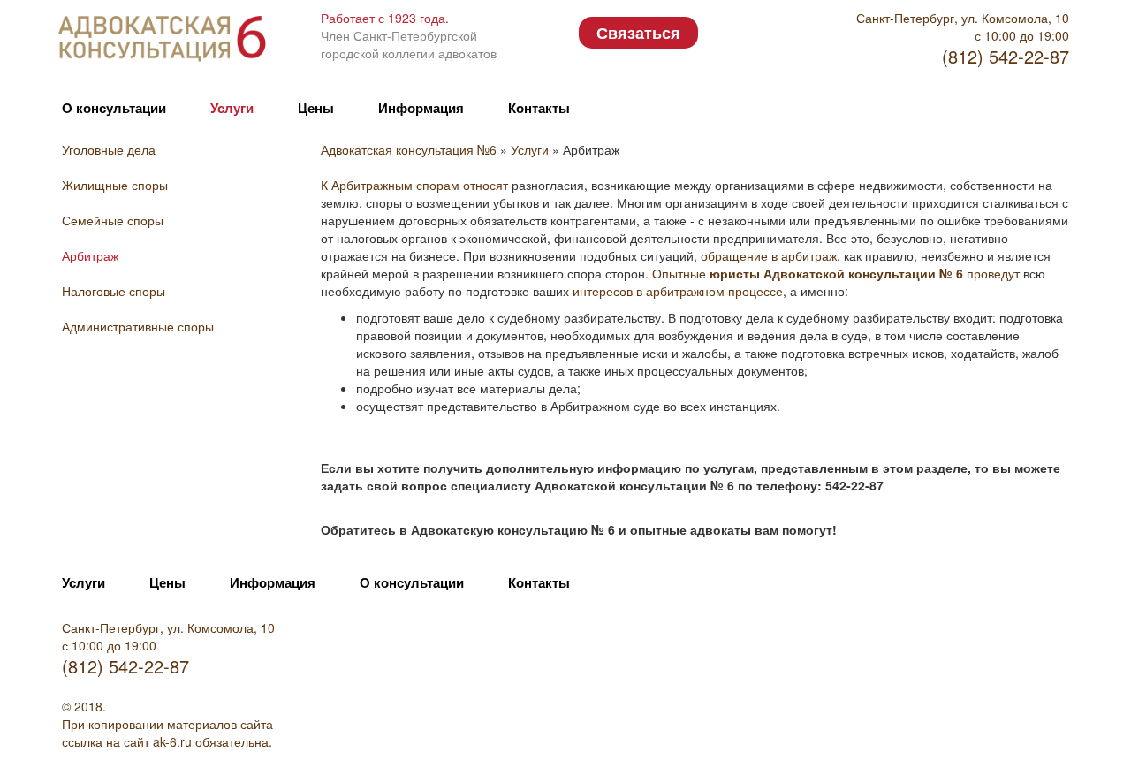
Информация (421, 108)
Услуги (232, 108)
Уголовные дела (109, 149)
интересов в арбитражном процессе (678, 291)
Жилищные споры (115, 185)
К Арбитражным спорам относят (414, 185)
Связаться (638, 32)
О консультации (114, 108)
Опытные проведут (836, 273)
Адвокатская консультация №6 (410, 149)
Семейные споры (112, 220)
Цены (316, 108)
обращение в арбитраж (769, 255)
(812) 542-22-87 (1005, 56)
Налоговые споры (113, 291)
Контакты (539, 108)
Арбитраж (90, 255)
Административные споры (138, 326)
